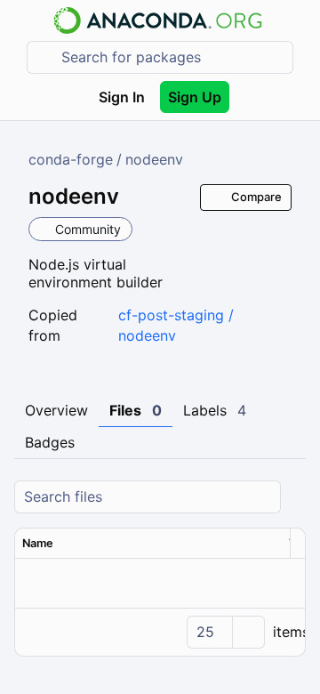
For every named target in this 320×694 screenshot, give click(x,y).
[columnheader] (148, 544)
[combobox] (172, 57)
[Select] (248, 632)
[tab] (56, 411)
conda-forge (70, 159)
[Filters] (294, 496)
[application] (160, 632)
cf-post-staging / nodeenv (176, 325)
